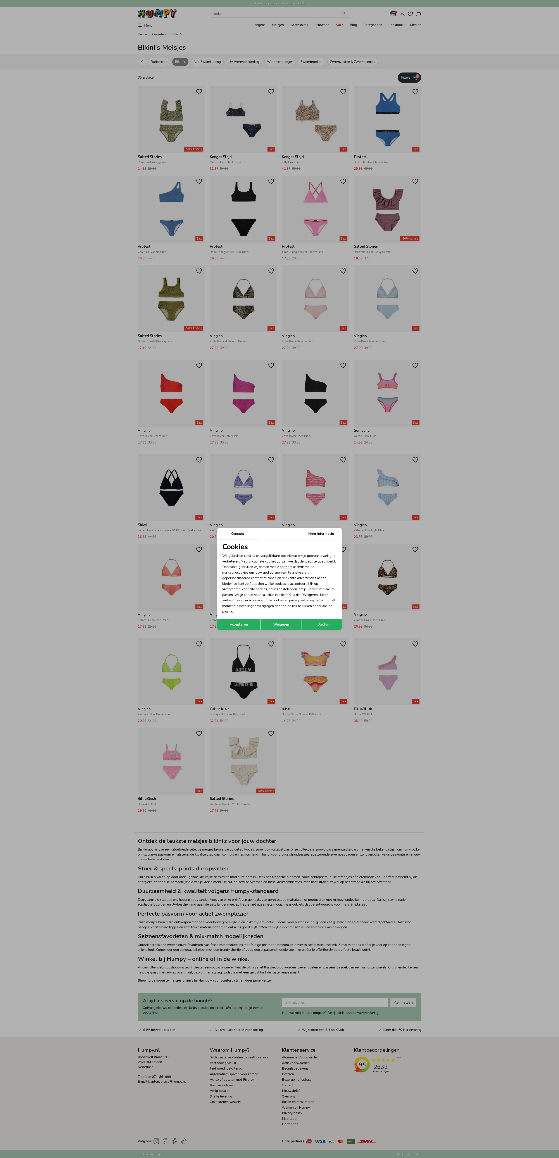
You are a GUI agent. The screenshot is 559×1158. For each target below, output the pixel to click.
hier (245, 600)
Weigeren (281, 624)
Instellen (322, 624)
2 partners (284, 567)
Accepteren (239, 624)
